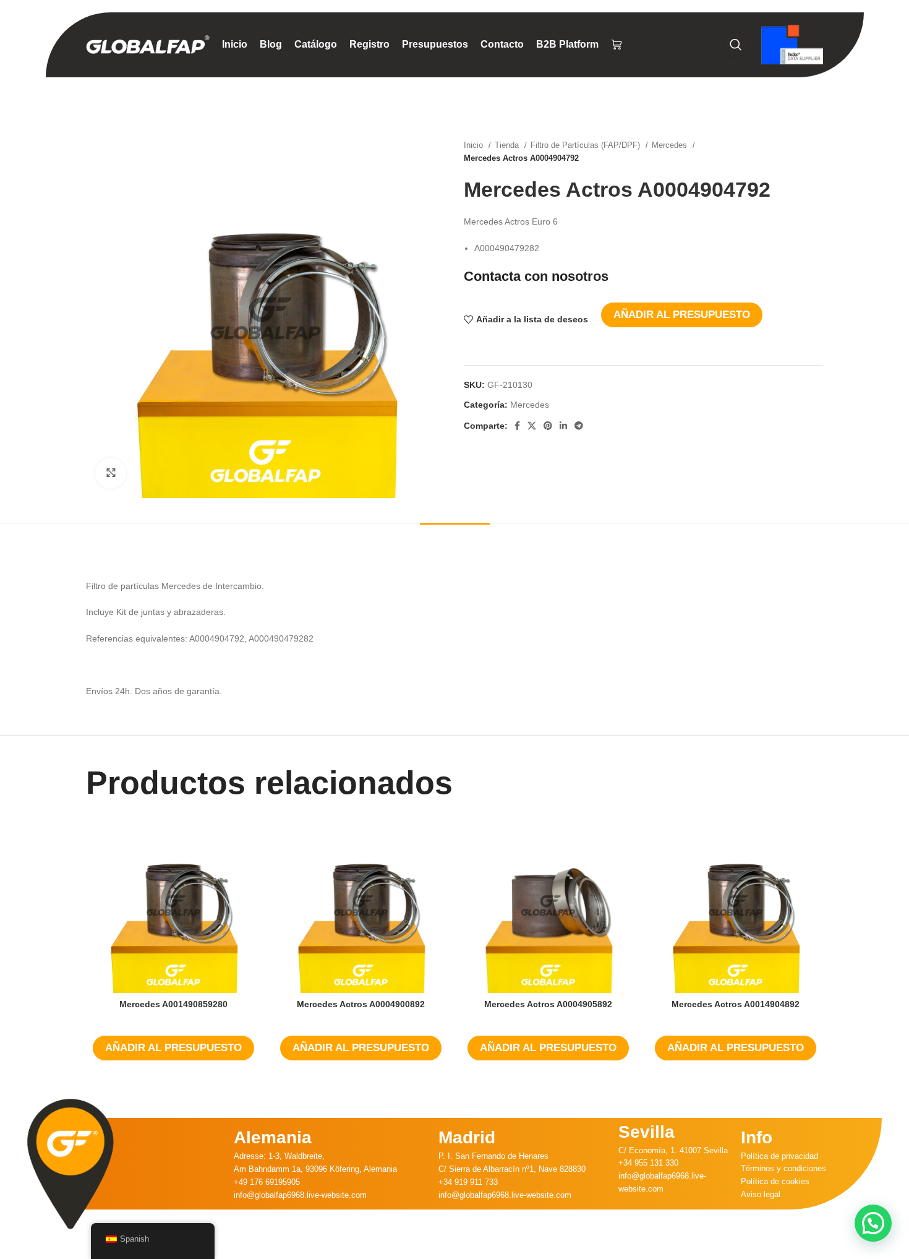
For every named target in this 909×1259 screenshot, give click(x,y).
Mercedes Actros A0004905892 (548, 1004)
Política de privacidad (779, 1156)
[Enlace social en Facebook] (517, 426)
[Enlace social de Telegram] (579, 426)
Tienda (508, 145)
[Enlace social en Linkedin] (563, 426)
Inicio (474, 145)
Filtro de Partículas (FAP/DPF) (586, 145)
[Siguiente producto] (817, 151)
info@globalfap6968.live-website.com (300, 1195)
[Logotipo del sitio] (148, 44)
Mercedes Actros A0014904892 (736, 1004)
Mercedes (670, 145)
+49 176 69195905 (267, 1182)
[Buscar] (736, 44)
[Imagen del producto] (548, 905)
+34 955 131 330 (648, 1162)
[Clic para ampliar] (110, 473)
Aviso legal (760, 1194)
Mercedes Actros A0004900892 (361, 1004)
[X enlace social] (532, 426)
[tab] (455, 542)
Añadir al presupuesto (681, 314)
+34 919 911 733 (468, 1182)
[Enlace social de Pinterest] (548, 426)
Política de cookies (775, 1181)
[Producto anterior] (792, 151)
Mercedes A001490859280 (173, 1004)
